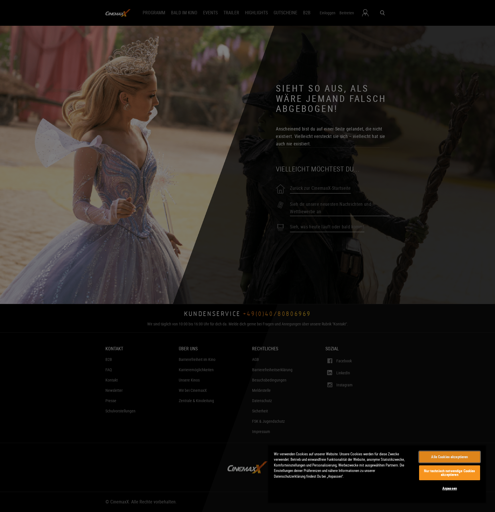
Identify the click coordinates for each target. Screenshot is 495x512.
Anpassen (449, 488)
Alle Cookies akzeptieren (449, 456)
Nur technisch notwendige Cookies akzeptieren (449, 472)
